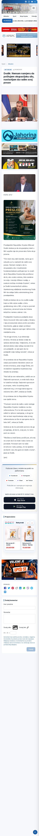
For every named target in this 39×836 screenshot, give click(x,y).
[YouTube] (32, 2)
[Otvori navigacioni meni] (33, 8)
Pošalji (31, 649)
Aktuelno (6, 16)
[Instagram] (29, 2)
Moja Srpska (24, 16)
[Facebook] (26, 2)
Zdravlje (34, 16)
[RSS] (35, 1)
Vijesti (3, 64)
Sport (14, 16)
